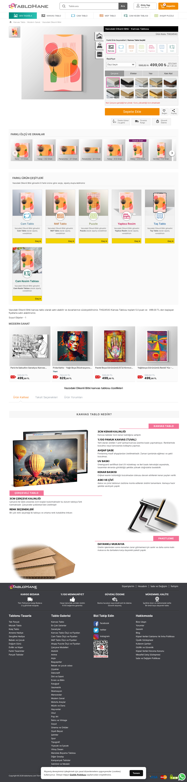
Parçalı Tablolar (16, 654)
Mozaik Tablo (15, 625)
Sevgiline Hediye (17, 636)
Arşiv (53, 658)
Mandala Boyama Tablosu (63, 753)
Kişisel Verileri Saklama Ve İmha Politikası (155, 636)
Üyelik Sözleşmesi (144, 640)
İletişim (174, 586)
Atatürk (54, 651)
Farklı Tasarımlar (16, 651)
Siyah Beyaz (57, 731)
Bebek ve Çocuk (17, 640)
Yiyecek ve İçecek (60, 745)
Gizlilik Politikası (78, 775)
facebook (104, 623)
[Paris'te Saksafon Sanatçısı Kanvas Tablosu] (29, 346)
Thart (55, 371)
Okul (53, 713)
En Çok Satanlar (58, 625)
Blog (138, 632)
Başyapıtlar (56, 662)
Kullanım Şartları (143, 643)
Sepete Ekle (132, 112)
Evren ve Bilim (57, 680)
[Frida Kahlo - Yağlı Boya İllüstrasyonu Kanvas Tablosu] (72, 346)
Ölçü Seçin (112, 64)
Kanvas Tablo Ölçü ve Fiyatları (65, 632)
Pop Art (54, 716)
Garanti (139, 629)
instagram (105, 636)
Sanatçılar (56, 629)
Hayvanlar (56, 709)
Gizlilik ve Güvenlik (145, 647)
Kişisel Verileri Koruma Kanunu (150, 651)
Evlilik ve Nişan (16, 647)
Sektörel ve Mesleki (60, 764)
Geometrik (56, 687)
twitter (103, 629)
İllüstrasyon (56, 691)
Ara (123, 6)
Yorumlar (140, 625)
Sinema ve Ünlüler (59, 727)
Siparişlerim (128, 586)
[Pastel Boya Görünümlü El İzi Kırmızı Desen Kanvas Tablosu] (114, 346)
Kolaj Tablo (14, 629)
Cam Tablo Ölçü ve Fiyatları (64, 636)
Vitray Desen (57, 749)
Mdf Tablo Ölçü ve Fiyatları (64, 640)
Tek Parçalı (14, 622)
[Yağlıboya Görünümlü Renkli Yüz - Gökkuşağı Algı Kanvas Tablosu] (157, 346)
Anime (54, 654)
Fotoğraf (55, 683)
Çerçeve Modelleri (59, 647)
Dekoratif (55, 673)
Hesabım (142, 586)
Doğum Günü (15, 643)
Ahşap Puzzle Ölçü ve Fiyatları (65, 643)
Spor (53, 738)
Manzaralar (56, 694)
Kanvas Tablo (57, 622)
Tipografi (55, 742)
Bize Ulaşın (141, 622)
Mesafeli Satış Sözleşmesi (148, 654)
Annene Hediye (16, 632)
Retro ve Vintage (59, 720)
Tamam (136, 773)
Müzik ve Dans (58, 705)
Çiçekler (55, 669)
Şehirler (54, 734)
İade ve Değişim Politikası (148, 658)
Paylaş (174, 113)
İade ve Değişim (159, 586)
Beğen (164, 113)
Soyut (54, 724)
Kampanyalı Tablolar (60, 760)
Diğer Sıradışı (57, 756)
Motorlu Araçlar (58, 702)
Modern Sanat (58, 698)
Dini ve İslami (57, 676)
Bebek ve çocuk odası (61, 665)
